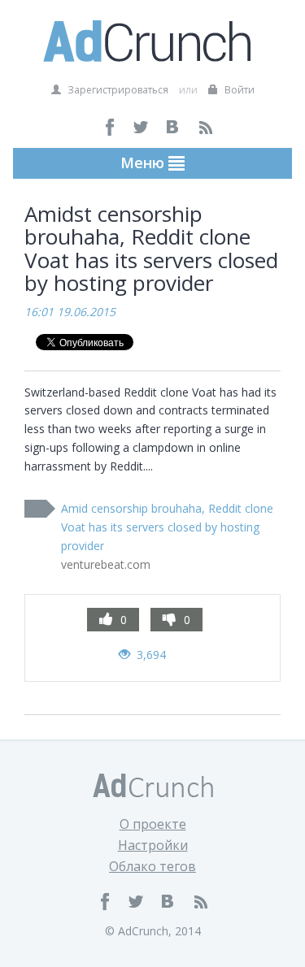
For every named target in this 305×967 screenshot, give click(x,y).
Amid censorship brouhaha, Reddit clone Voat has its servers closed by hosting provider (167, 527)
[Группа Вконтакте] (173, 127)
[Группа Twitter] (141, 127)
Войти (238, 90)
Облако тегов (152, 866)
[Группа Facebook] (110, 127)
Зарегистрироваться (116, 90)
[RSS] (205, 127)
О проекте (153, 824)
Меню (144, 162)
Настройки (153, 845)
